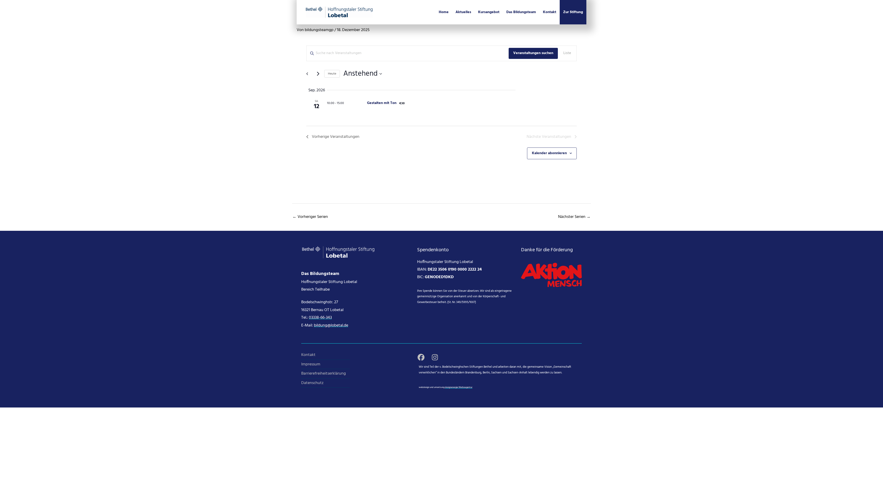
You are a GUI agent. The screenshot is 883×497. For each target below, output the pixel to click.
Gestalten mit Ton (381, 103)
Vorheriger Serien (310, 217)
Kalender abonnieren (549, 153)
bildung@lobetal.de (331, 325)
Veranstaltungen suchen (533, 53)
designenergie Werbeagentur (458, 387)
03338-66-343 (320, 317)
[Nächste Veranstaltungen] (318, 74)
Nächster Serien (574, 217)
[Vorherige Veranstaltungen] (309, 74)
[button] (421, 357)
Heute (332, 73)
